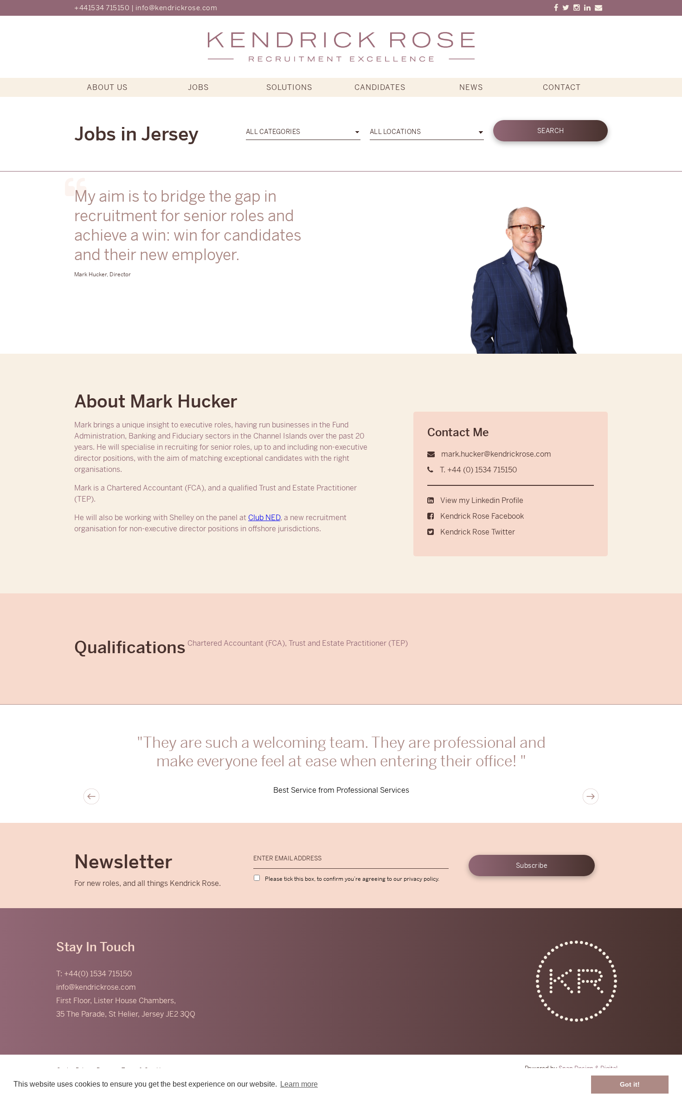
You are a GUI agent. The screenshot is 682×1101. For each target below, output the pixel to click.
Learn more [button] (299, 1084)
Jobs (198, 87)
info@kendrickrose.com (176, 7)
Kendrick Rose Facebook (482, 516)
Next (590, 796)
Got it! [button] (630, 1084)
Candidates (379, 87)
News (471, 87)
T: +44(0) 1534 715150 (94, 974)
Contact (562, 87)
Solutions (289, 87)
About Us (107, 87)
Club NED (264, 517)
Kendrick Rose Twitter (477, 532)
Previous (91, 796)
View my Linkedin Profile (481, 500)
